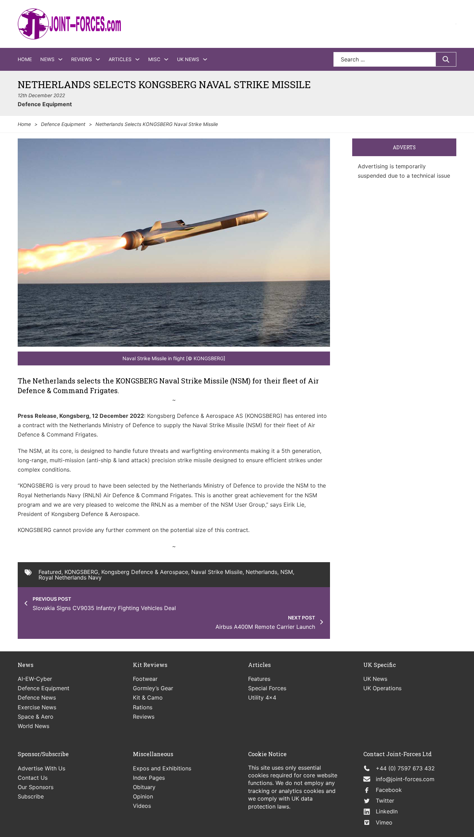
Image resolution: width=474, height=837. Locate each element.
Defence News (37, 697)
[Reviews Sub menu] (97, 59)
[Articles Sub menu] (137, 59)
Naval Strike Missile (217, 572)
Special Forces (267, 688)
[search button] (445, 59)
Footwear (145, 678)
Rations (142, 707)
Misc (154, 59)
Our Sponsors (35, 787)
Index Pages (149, 777)
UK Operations (382, 688)
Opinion (143, 796)
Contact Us (33, 777)
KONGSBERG (81, 572)
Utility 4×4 (262, 697)
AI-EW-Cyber (35, 678)
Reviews (81, 59)
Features (259, 678)
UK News (188, 59)
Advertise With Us (41, 768)
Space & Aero (35, 716)
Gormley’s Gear (153, 688)
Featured (50, 572)
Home (25, 59)
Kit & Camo (148, 697)
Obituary (144, 787)
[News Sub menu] (60, 59)
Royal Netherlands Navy (70, 577)
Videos (142, 805)
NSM (286, 572)
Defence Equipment (45, 104)
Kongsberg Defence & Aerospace (144, 572)
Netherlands (261, 572)
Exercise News (37, 707)
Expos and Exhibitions (162, 768)
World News (33, 725)
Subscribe (31, 796)
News (47, 59)
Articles (120, 59)
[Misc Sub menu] (166, 59)
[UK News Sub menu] (205, 59)
